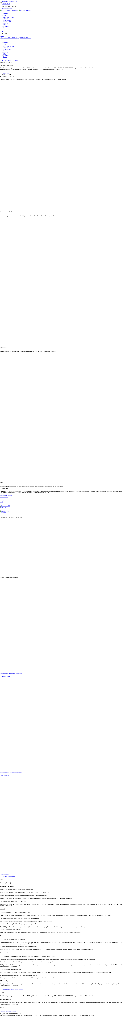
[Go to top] (1, 1019)
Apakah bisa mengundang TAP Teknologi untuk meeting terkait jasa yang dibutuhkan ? (23, 895)
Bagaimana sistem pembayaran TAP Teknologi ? (13, 939)
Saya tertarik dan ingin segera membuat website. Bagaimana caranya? (18, 975)
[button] (62, 889)
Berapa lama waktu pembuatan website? (11, 969)
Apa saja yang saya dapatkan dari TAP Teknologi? (13, 901)
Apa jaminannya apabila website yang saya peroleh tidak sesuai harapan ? (20, 918)
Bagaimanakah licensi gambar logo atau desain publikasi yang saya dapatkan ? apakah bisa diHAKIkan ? (28, 956)
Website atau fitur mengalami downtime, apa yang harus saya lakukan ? (19, 924)
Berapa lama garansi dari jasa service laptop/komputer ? (15, 912)
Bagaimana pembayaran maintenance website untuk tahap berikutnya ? (19, 946)
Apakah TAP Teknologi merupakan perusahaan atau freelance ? (17, 889)
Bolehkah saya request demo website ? (10, 929)
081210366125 (9, 60)
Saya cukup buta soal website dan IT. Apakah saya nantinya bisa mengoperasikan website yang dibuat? (27, 962)
